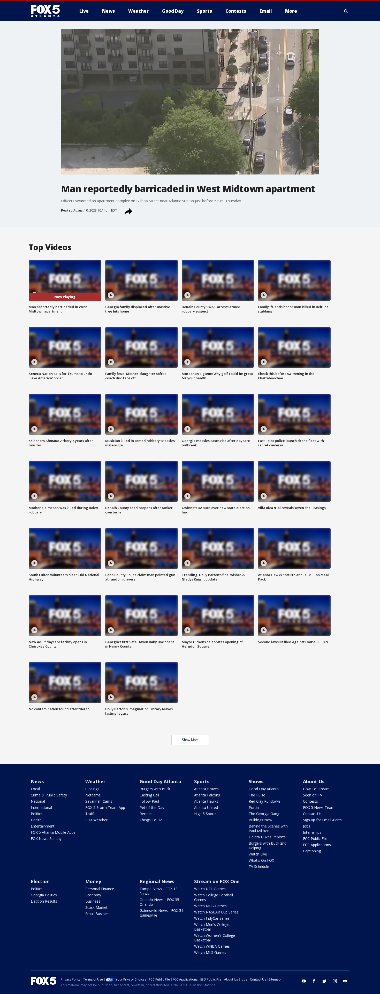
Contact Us (312, 813)
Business (92, 901)
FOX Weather (96, 819)
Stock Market (96, 907)
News (37, 781)
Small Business (97, 913)
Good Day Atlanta (160, 781)
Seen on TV (312, 795)
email (345, 981)
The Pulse (257, 795)
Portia (254, 807)
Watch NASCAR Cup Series (216, 912)
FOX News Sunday (46, 838)
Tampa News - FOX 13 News (159, 891)
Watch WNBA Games (212, 946)
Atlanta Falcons (207, 795)
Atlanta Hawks (206, 801)
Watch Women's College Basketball (214, 937)
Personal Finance (99, 888)
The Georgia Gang (264, 813)
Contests (310, 801)
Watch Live (258, 854)
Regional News (157, 881)
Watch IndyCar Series (212, 918)
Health (36, 819)
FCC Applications (317, 844)
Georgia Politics (44, 895)
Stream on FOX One (217, 881)
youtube (304, 981)
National (38, 801)
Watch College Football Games (213, 897)
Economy (93, 895)
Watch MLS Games (210, 952)
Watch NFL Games (210, 888)
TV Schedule (259, 866)
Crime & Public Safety (49, 795)
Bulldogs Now (260, 819)
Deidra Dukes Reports (267, 837)
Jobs (306, 826)
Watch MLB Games (210, 905)
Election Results (44, 901)
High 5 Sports (205, 813)
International (41, 807)
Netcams (93, 795)
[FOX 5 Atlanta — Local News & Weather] (48, 11)
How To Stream (316, 788)
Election (40, 881)
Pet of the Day (152, 807)
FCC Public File (315, 838)
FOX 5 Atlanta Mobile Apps (53, 832)
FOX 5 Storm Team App (105, 807)
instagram (335, 981)
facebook (314, 981)
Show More (190, 740)
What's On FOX (261, 860)
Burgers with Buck (155, 788)
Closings (92, 788)
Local (35, 788)
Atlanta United (206, 807)
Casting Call (149, 795)
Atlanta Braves (206, 788)
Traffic (90, 813)
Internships (312, 832)
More (291, 11)
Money (93, 881)
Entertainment (43, 826)
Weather (95, 781)
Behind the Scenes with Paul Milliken (268, 828)
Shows (256, 781)
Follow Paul (149, 801)
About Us (313, 781)
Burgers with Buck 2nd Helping (267, 845)
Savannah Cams (98, 801)
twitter (324, 981)
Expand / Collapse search (346, 11)
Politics (37, 813)
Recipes (146, 813)
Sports (201, 781)
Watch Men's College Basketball (211, 927)
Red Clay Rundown (264, 801)
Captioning (312, 850)
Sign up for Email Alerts (322, 819)
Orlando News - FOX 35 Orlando (159, 902)
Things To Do (151, 819)
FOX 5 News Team (319, 807)
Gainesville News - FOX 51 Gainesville (161, 913)
